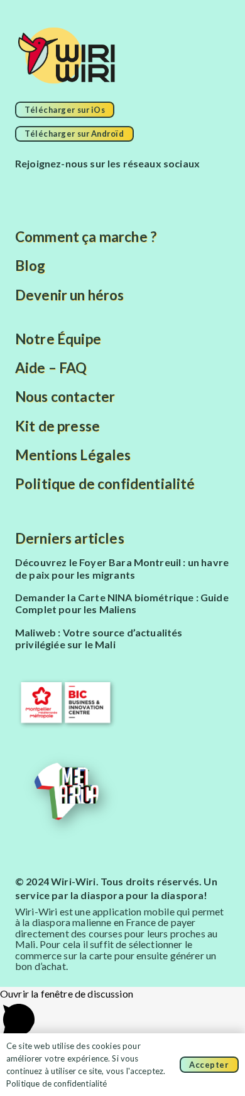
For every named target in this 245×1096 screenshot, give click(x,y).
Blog (30, 265)
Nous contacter (65, 396)
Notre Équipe (58, 338)
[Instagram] (63, 187)
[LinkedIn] (160, 187)
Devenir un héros (69, 295)
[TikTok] (95, 187)
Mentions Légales (73, 454)
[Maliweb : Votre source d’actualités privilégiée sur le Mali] (122, 638)
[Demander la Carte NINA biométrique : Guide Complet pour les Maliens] (122, 603)
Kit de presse (57, 426)
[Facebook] (30, 187)
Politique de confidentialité (105, 483)
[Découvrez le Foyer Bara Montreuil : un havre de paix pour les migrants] (122, 568)
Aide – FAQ (51, 367)
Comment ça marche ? (85, 236)
